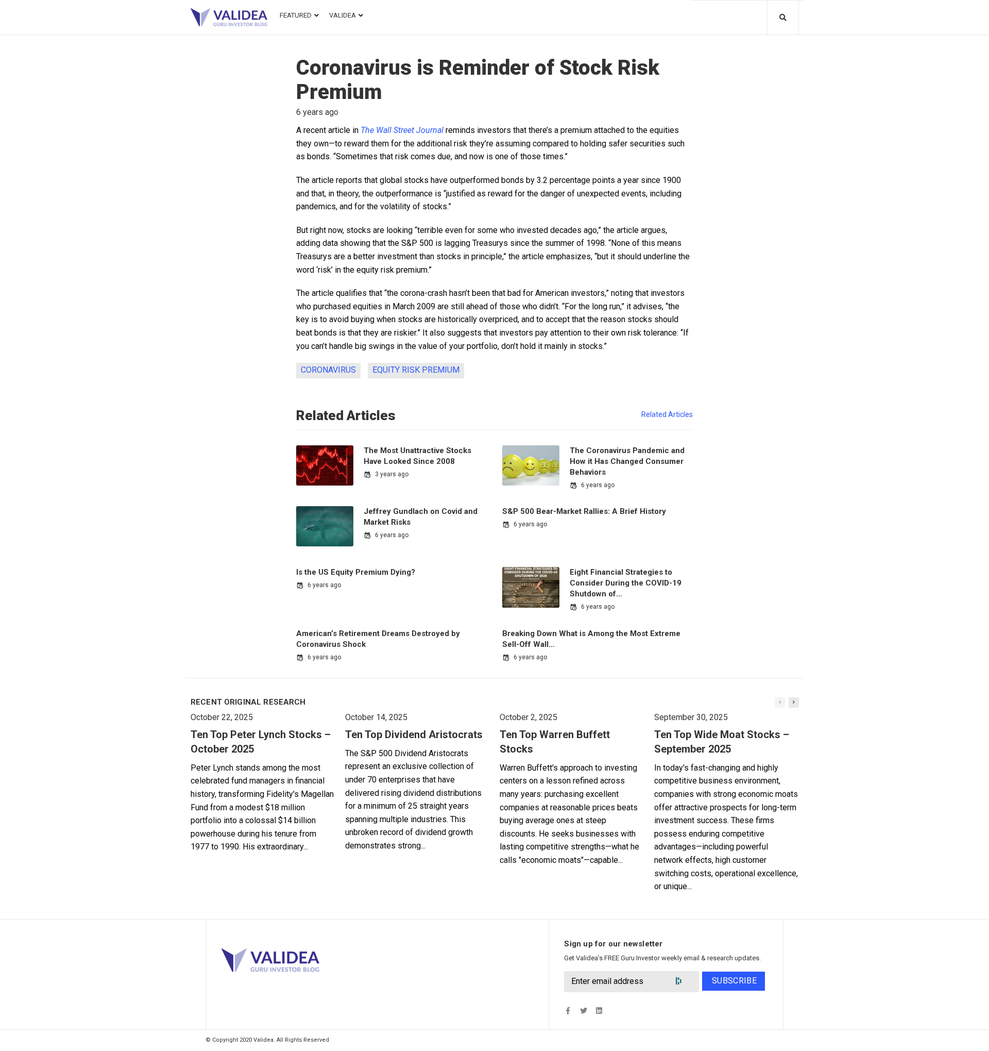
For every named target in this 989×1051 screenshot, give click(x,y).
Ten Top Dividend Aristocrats (414, 734)
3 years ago (391, 474)
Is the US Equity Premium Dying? (355, 572)
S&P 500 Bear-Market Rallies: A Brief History (584, 511)
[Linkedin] (599, 1010)
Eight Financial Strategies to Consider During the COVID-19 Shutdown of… (625, 583)
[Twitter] (583, 1010)
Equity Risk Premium (415, 370)
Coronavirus (328, 370)
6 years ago (598, 485)
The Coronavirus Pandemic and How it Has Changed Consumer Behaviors (627, 461)
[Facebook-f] (568, 1010)
